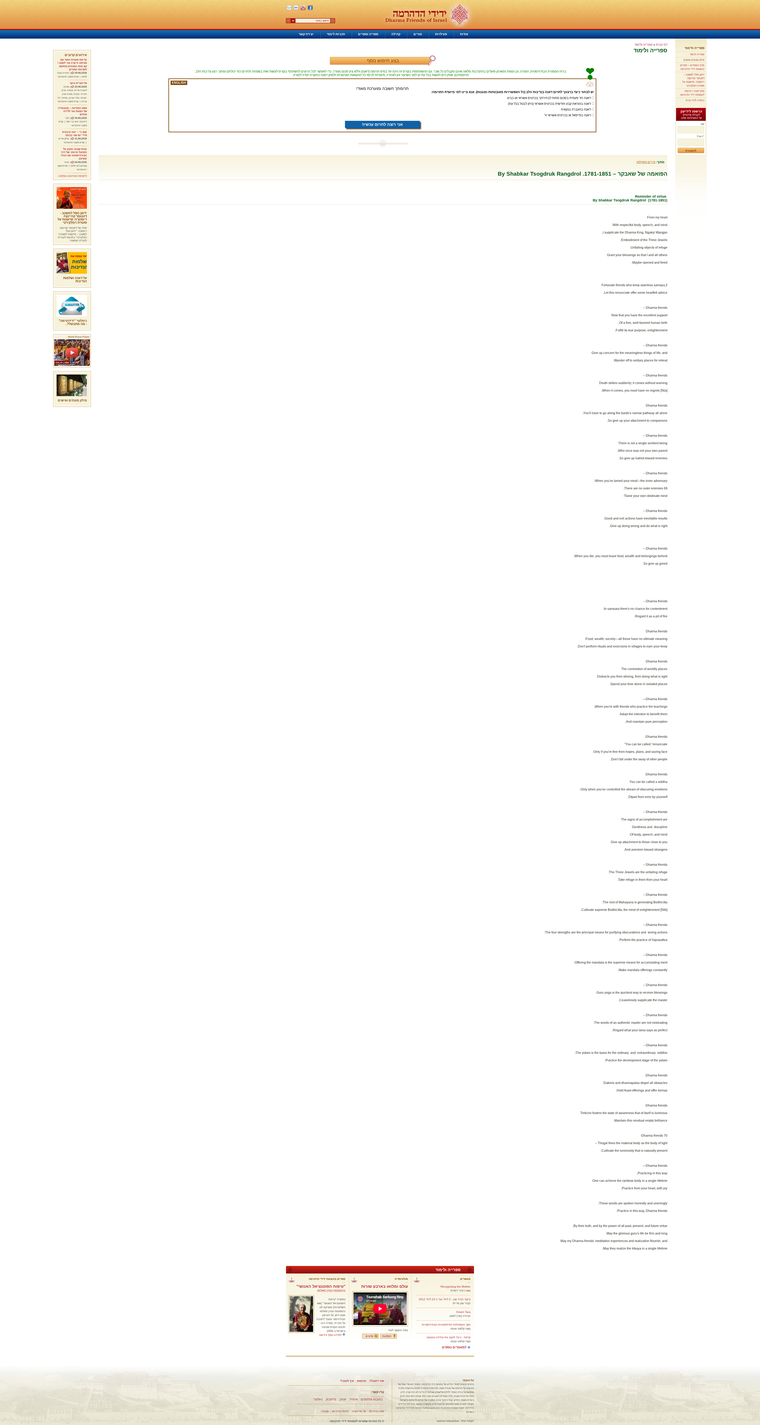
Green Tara (463, 1311)
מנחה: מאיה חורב (70, 94)
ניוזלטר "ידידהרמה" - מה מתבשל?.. (73, 322)
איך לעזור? (347, 1380)
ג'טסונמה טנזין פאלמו (331, 1290)
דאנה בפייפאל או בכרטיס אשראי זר (567, 115)
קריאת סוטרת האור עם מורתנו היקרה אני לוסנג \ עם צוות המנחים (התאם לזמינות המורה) (72, 64)
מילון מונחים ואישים (693, 59)
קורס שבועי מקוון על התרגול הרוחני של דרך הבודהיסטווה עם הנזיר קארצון (74, 154)
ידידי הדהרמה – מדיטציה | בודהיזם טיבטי (427, 15)
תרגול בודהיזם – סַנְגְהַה (335, 1411)
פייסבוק (331, 1399)
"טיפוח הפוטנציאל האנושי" (320, 1286)
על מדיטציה (359, 1411)
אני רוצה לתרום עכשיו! (382, 124)
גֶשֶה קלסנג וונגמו (460, 1328)
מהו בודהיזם (376, 1411)
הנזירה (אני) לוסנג (459, 1315)
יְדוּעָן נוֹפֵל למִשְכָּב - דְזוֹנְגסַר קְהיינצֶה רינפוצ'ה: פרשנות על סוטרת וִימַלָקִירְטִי (72, 217)
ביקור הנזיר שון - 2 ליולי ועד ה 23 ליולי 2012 (444, 1299)
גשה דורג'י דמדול (460, 1290)
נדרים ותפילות (645, 162)
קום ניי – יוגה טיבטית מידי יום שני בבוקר (74, 134)
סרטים (369, 1336)
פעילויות (441, 34)
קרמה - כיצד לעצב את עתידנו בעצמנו (448, 1337)
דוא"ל (700, 136)
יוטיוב (342, 1399)
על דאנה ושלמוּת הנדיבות (75, 279)
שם (702, 124)
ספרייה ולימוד (694, 48)
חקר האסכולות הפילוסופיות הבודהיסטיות (446, 1324)
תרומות (361, 1380)
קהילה (395, 34)
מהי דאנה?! (376, 1380)
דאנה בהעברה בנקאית (576, 109)
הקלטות (386, 1336)
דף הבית (661, 44)
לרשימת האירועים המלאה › (72, 176)
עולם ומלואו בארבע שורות (384, 1286)
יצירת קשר (306, 34)
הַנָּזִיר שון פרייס (461, 1303)
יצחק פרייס (63, 138)
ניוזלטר (318, 1399)
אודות (464, 34)
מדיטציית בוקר (78, 83)
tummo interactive (448, 1420)
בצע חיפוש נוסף (383, 60)
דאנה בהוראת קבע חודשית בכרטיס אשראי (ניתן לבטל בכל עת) (549, 103)
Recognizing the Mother (455, 1286)
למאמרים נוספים (454, 1347)
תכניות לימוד (336, 34)
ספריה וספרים (368, 34)
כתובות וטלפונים (371, 1399)
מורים (417, 34)
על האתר (468, 1380)
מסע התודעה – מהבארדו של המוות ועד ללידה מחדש (72, 111)
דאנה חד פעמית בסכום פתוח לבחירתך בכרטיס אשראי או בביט (549, 98)
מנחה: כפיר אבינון (77, 97)
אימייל (354, 1399)
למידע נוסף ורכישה (330, 1334)
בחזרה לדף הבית (695, 100)
